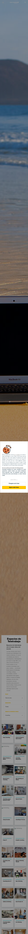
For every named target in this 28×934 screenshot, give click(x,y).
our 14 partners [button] (17, 454)
